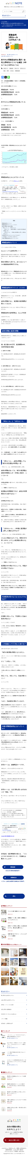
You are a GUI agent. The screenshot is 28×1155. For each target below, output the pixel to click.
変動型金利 (17, 70)
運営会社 (21, 1149)
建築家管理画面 (9, 1149)
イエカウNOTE (4, 21)
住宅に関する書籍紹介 (6, 1009)
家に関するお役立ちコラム (6, 23)
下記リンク (16, 181)
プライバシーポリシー (9, 1151)
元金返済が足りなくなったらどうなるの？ (11, 235)
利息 (4, 70)
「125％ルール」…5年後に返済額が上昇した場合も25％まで (14, 233)
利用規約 (16, 1151)
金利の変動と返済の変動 (7, 226)
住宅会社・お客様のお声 (7, 1023)
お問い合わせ (21, 1151)
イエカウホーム (5, 1148)
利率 (8, 70)
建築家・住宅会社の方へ (21, 1148)
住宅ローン (6, 68)
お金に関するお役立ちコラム (18, 23)
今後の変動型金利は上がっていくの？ (10, 238)
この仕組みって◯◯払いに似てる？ (9, 236)
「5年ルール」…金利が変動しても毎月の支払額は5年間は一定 (14, 230)
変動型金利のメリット (7, 223)
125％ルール (22, 68)
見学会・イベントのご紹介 (7, 1004)
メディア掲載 (4, 1018)
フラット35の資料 (10, 166)
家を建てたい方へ (12, 1148)
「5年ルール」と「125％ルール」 (9, 227)
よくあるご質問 (16, 1149)
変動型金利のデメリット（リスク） (9, 224)
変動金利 (11, 68)
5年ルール (17, 68)
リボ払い (12, 70)
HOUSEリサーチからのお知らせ (8, 1014)
